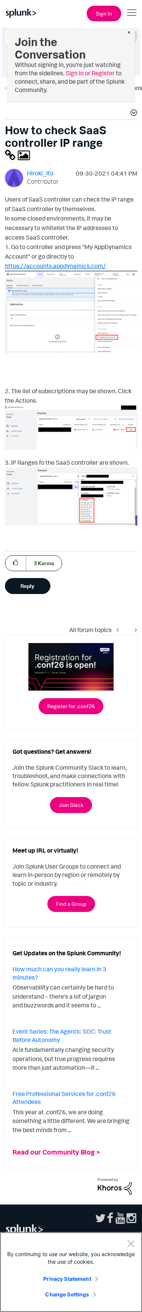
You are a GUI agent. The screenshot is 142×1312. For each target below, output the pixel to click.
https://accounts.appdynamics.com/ (55, 266)
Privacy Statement (67, 1278)
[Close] (130, 1243)
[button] (132, 114)
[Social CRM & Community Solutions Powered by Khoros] (115, 1186)
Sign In (104, 13)
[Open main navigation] (131, 12)
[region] (71, 1272)
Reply (27, 586)
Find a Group (71, 904)
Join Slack (71, 805)
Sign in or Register (90, 73)
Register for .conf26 (71, 706)
